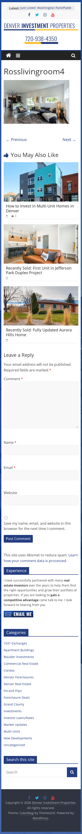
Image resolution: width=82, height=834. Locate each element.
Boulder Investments (19, 657)
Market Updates (15, 725)
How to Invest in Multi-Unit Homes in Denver (40, 208)
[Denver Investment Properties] (8, 55)
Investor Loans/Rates (19, 718)
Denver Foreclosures (19, 677)
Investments (13, 711)
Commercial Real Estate (21, 664)
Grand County (14, 704)
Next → (69, 139)
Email (10, 467)
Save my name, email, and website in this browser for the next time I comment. (37, 526)
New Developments (18, 738)
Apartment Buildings (19, 650)
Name (10, 442)
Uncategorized (14, 745)
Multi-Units (12, 731)
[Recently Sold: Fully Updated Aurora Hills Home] (41, 288)
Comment (13, 378)
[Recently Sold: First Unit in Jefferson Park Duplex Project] (41, 227)
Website (10, 492)
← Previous (16, 139)
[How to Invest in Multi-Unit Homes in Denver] (41, 164)
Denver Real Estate (17, 684)
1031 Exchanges (15, 643)
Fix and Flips (13, 691)
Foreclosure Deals (17, 697)
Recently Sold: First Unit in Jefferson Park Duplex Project (39, 270)
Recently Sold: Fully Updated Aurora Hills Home (39, 332)
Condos (9, 670)
